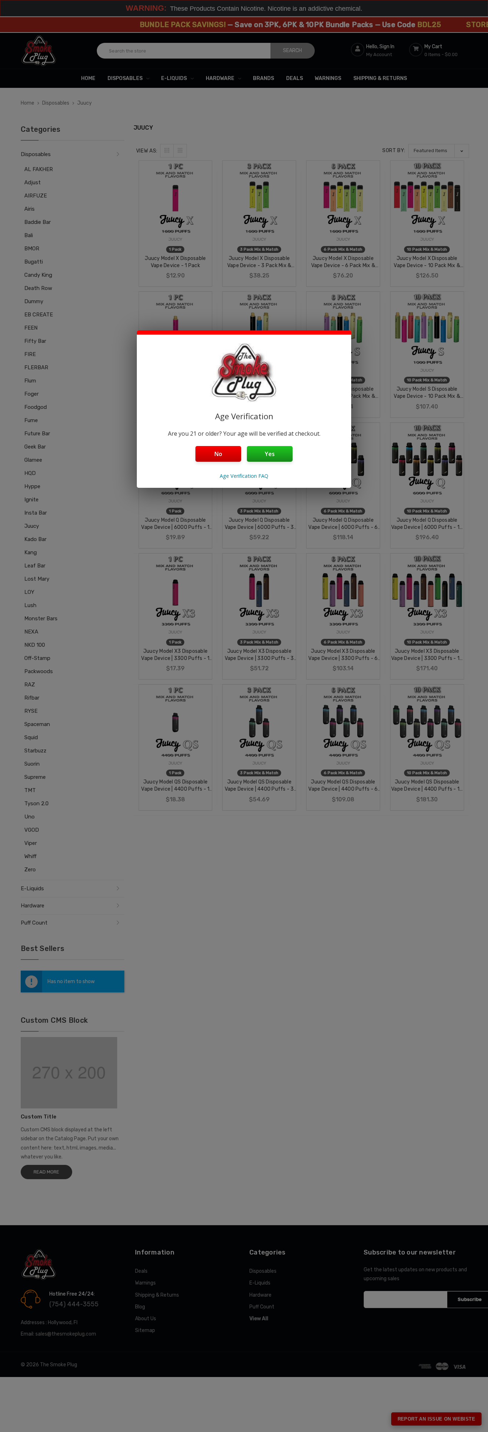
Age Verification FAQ (244, 475)
